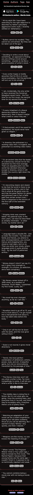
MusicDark (20, 492)
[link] (6, 2)
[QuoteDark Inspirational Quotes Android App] (23, 11)
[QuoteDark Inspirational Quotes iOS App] (8, 11)
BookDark (12, 492)
